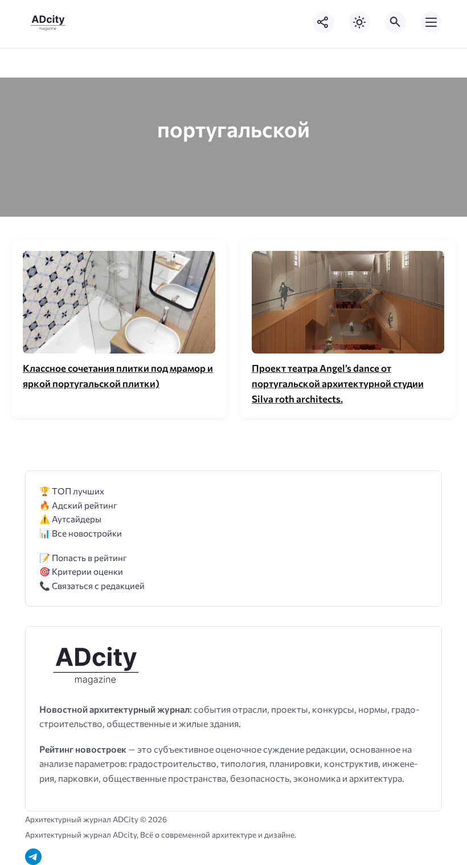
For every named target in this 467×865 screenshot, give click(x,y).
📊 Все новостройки (80, 532)
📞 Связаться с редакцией (92, 585)
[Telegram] (33, 856)
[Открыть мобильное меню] (431, 22)
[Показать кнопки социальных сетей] (323, 22)
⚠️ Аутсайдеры (70, 518)
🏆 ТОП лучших (71, 490)
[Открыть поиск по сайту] (395, 22)
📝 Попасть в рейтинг (83, 557)
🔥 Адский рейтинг (78, 504)
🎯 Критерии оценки (81, 571)
